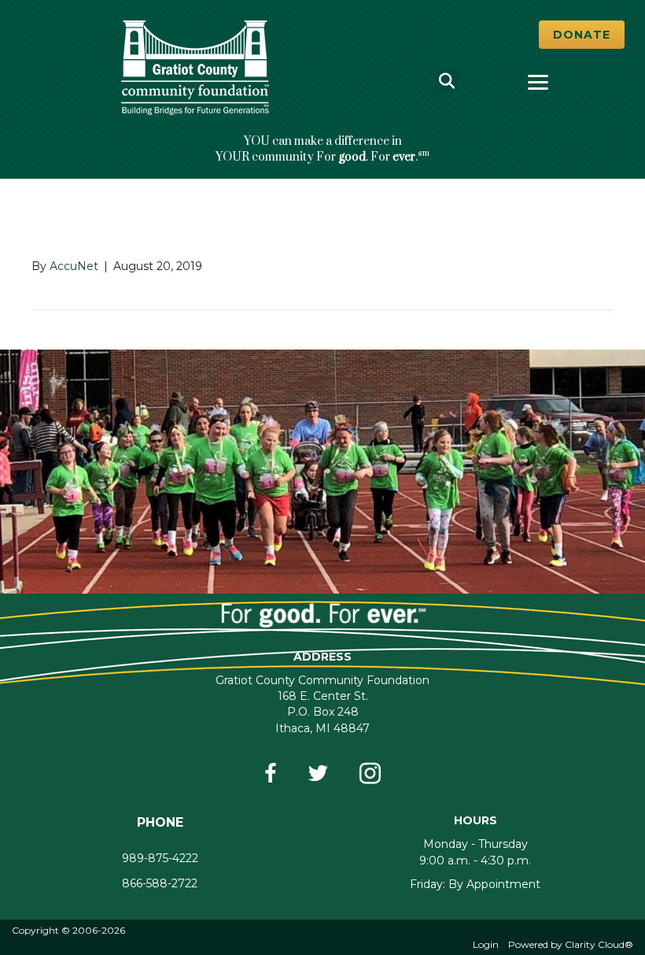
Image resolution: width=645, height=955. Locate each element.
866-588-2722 (159, 883)
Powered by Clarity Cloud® (570, 944)
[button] (582, 34)
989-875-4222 (160, 858)
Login (486, 944)
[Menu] (538, 82)
